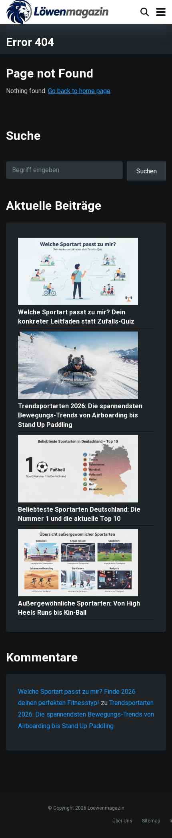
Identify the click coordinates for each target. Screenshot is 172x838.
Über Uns (122, 821)
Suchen (146, 171)
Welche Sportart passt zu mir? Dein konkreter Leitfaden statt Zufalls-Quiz (76, 316)
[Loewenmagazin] (57, 13)
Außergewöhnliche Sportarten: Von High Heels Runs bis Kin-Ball (79, 608)
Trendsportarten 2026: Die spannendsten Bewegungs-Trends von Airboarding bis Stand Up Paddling (80, 415)
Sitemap (151, 821)
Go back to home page (79, 91)
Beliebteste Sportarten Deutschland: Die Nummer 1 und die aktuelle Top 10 (79, 514)
